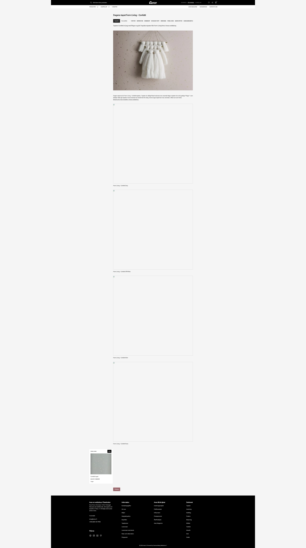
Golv (187, 534)
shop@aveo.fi (93, 519)
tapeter (133, 21)
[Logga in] (212, 2)
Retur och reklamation (128, 534)
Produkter (92, 6)
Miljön (123, 512)
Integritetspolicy (126, 516)
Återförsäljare (157, 519)
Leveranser (125, 527)
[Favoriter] (209, 2)
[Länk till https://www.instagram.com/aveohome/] (94, 535)
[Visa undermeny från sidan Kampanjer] (109, 7)
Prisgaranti (124, 537)
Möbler (188, 523)
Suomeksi (183, 2)
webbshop (147, 21)
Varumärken (203, 6)
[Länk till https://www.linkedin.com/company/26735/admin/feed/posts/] (97, 535)
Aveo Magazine (192, 6)
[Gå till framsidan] (153, 2)
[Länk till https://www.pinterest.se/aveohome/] (101, 535)
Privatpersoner (158, 516)
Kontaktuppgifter (126, 505)
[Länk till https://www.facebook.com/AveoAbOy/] (90, 535)
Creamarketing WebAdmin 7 (160, 545)
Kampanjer (104, 6)
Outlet (188, 537)
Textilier (188, 527)
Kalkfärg (188, 512)
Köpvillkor (124, 519)
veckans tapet (155, 21)
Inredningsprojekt (159, 505)
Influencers (157, 512)
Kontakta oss (213, 6)
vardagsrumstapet (189, 21)
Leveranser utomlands (128, 530)
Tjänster (114, 6)
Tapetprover (125, 523)
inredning (163, 21)
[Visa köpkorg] (216, 2)
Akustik (188, 530)
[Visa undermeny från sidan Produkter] (97, 7)
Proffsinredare (158, 509)
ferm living (170, 21)
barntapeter (178, 21)
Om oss (124, 509)
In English (198, 2)
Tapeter (116, 21)
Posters (188, 516)
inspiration (140, 21)
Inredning (188, 509)
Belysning (189, 519)
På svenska (191, 2)
